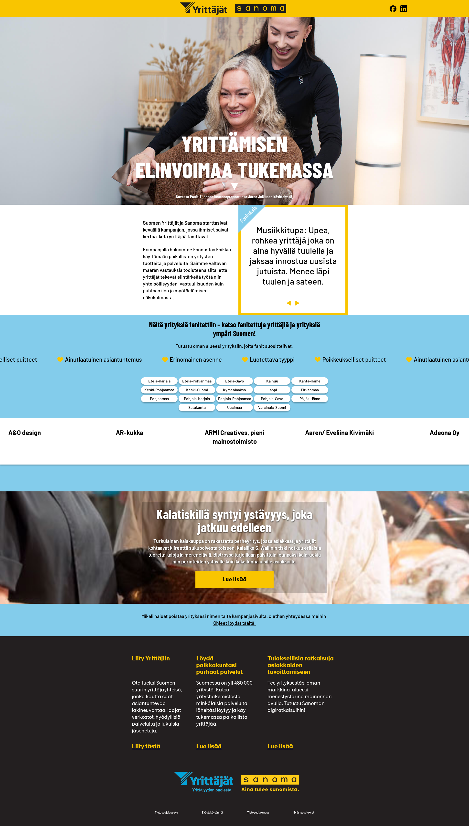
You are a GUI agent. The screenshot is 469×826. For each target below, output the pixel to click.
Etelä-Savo (234, 381)
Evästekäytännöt (212, 812)
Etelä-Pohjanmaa (197, 381)
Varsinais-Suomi (272, 407)
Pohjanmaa (159, 398)
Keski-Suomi (197, 389)
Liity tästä (146, 747)
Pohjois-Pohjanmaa (234, 398)
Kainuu (272, 381)
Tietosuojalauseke (166, 812)
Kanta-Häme (309, 381)
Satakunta (197, 407)
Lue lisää (234, 580)
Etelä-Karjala (159, 381)
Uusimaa (234, 407)
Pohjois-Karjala (197, 398)
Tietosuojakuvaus (258, 812)
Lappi (272, 389)
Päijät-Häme (309, 398)
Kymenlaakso (234, 389)
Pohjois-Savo (272, 398)
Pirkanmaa (310, 389)
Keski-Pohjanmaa (159, 389)
